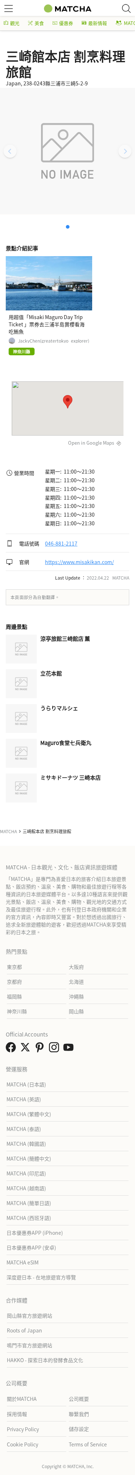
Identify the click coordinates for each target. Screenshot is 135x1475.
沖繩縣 (76, 996)
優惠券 (66, 23)
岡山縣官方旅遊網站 (29, 1315)
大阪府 (76, 966)
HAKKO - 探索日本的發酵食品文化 (45, 1360)
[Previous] (10, 151)
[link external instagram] (55, 1049)
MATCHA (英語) (23, 1099)
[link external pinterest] (41, 1049)
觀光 (14, 23)
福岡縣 (14, 996)
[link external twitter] (26, 1049)
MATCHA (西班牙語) (28, 1217)
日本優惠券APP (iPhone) (34, 1232)
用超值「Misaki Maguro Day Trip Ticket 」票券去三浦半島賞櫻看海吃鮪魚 (47, 324)
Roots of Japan (24, 1330)
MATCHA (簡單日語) (28, 1203)
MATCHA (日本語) (26, 1084)
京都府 (14, 981)
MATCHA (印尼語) (26, 1173)
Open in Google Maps (91, 442)
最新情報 (97, 23)
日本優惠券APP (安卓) (31, 1247)
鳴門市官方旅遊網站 (29, 1345)
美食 (39, 23)
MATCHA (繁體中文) (28, 1114)
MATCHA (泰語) (23, 1128)
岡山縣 (76, 1011)
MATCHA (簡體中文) (28, 1158)
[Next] (124, 151)
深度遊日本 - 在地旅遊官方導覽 (41, 1277)
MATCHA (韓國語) (26, 1143)
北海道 (76, 981)
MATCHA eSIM (22, 1262)
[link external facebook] (12, 1049)
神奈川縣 (17, 1011)
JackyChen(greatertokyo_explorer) (53, 341)
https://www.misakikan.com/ (79, 561)
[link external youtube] (69, 1049)
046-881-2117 (61, 543)
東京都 (14, 966)
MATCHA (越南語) (26, 1188)
